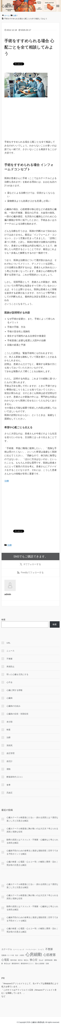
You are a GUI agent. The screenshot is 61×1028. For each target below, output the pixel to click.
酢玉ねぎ (7, 963)
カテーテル (6, 949)
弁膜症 (22, 955)
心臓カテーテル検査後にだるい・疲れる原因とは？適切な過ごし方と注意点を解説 (32, 819)
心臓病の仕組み (13, 706)
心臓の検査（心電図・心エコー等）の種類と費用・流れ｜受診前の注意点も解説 (32, 863)
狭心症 (33, 959)
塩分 (16, 955)
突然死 (9, 745)
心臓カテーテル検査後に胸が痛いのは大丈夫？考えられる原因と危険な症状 (32, 830)
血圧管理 (10, 753)
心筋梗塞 (49, 955)
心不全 (9, 682)
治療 (6, 481)
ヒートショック (18, 949)
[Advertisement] (30, 120)
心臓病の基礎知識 (15, 6)
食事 (8, 785)
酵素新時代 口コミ (15, 777)
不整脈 (9, 659)
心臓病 (9, 698)
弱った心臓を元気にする (17, 674)
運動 (8, 769)
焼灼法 (20, 960)
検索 (3, 619)
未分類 (9, 722)
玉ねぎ (41, 960)
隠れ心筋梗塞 (39, 963)
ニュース (10, 651)
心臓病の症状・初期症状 (17, 714)
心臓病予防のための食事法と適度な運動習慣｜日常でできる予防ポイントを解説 (32, 852)
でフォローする (32, 564)
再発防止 (10, 666)
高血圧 (9, 793)
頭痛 (47, 963)
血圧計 (9, 761)
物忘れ (26, 960)
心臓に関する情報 (14, 690)
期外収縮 (13, 960)
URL (8, 643)
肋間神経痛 (48, 960)
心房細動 (34, 954)
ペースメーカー (31, 949)
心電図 (5, 959)
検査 (8, 729)
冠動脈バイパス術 (7, 955)
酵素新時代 (16, 963)
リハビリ (41, 949)
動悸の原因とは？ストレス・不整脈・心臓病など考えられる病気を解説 (32, 841)
